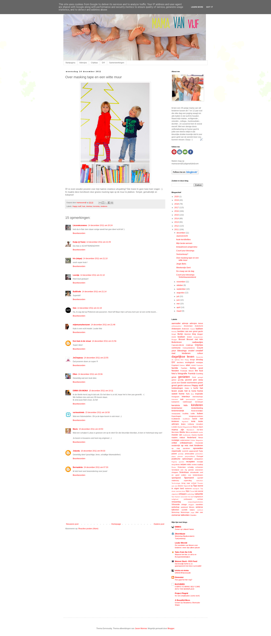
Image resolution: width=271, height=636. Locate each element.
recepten (190, 461)
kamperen (175, 402)
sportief (200, 478)
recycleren (176, 464)
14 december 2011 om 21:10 (95, 258)
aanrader (176, 323)
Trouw (192, 491)
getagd (200, 377)
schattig (191, 467)
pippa (174, 456)
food (201, 371)
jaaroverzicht (190, 399)
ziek (201, 512)
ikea (192, 394)
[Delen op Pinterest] (112, 202)
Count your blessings (185, 251)
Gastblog (199, 374)
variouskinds (78, 412)
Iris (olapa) (77, 258)
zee (197, 512)
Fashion (184, 368)
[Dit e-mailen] (100, 202)
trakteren (188, 488)
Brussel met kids (195, 339)
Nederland (191, 437)
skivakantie (194, 472)
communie (176, 348)
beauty (174, 331)
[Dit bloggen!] (103, 202)
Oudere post (159, 524)
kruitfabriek (176, 419)
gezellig (180, 380)
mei (178, 304)
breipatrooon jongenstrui (186, 247)
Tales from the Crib (183, 552)
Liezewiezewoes (80, 225)
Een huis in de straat (82, 341)
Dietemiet (179, 577)
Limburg (191, 424)
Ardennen (185, 329)
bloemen (187, 334)
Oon (74, 308)
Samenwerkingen (116, 63)
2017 (176, 207)
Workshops (185, 512)
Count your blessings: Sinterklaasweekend (186, 276)
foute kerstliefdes (183, 239)
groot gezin (177, 385)
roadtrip (200, 464)
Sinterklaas (184, 472)
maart (179, 311)
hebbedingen (177, 388)
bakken (199, 328)
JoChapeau (78, 358)
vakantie (199, 494)
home (193, 391)
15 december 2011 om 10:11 (101, 391)
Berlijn (180, 334)
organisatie (176, 451)
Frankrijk (191, 373)
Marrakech (190, 430)
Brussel (182, 339)
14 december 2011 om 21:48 (103, 325)
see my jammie (187, 470)
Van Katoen (176, 497)
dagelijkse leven (183, 356)
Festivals (183, 371)
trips (187, 491)
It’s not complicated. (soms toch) (187, 596)
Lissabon (199, 424)
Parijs (201, 451)
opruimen (186, 448)
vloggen (191, 504)
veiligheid (175, 499)
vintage (184, 504)
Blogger (171, 628)
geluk (174, 377)
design (192, 360)
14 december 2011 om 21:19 (89, 308)
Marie (75, 429)
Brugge (174, 339)
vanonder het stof (187, 497)
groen (200, 383)
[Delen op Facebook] (109, 202)
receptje (200, 462)
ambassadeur (176, 326)
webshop (175, 507)
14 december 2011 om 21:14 (94, 291)
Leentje (76, 275)
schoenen (199, 467)
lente (193, 421)
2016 (176, 211)
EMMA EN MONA (80, 391)
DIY (103, 63)
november (181, 282)
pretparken (199, 459)
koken (200, 413)
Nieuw (200, 437)
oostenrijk (176, 445)
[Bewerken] (201, 140)
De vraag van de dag (185, 271)
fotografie (182, 373)
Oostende (199, 443)
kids (186, 405)
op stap (176, 448)
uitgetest (175, 494)
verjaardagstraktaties (195, 502)
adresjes (193, 323)
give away (198, 380)
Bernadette (78, 467)
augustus (181, 293)
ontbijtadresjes (186, 443)
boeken (181, 336)
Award (192, 329)
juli (178, 296)
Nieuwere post (72, 524)
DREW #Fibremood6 (183, 573)
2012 (176, 226)
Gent (194, 377)
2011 (176, 229)
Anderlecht (199, 326)
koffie (193, 413)
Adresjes (83, 63)
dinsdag (199, 360)
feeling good (196, 368)
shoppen (175, 472)
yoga (192, 512)
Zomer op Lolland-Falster (184, 529)
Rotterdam (182, 467)
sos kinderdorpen (195, 475)
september (181, 289)
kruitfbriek (186, 419)
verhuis (200, 499)
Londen (174, 427)
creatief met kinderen (187, 352)
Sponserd (189, 477)
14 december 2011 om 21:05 (98, 242)
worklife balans (188, 510)
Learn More (197, 7)
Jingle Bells (181, 264)
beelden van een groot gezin (190, 331)
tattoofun (199, 480)
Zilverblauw (180, 534)
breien (189, 337)
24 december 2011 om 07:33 (96, 467)
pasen (174, 454)
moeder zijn (177, 435)
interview (175, 399)
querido (181, 462)
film (196, 371)
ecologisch (189, 362)
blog (194, 334)
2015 (176, 215)
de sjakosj (175, 360)
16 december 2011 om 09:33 (93, 451)
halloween (187, 385)
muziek (200, 435)
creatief (191, 351)
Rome (174, 467)
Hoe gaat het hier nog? (183, 580)
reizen (183, 464)
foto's (174, 373)
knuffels (186, 413)
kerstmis (96, 206)
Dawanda (199, 357)
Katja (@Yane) (79, 242)
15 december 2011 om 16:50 (97, 412)
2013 (176, 222)
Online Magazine (196, 440)
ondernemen (185, 440)
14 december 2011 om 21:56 (104, 341)
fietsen (191, 371)
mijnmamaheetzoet (81, 325)
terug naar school (188, 483)
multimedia (187, 435)
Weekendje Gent (183, 268)
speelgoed (176, 478)
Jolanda (76, 451)
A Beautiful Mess (182, 600)
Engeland (175, 365)
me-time (200, 430)
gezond (188, 380)
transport (196, 488)
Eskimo (182, 365)
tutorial (200, 491)
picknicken (199, 454)
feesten (175, 370)
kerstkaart (199, 402)
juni (178, 300)
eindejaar (199, 362)
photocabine (189, 454)
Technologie (176, 483)
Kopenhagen (176, 416)
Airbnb (200, 323)
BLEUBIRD (180, 584)
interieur (89, 206)
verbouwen (188, 499)
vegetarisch (198, 497)
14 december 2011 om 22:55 (96, 358)
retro (189, 464)
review (194, 464)
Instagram (175, 397)
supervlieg (188, 480)
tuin (196, 491)
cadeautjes (197, 342)
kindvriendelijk (178, 411)
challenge (189, 345)
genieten (184, 376)
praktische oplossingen (182, 459)
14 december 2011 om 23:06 (90, 374)
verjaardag (176, 502)
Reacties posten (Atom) (88, 529)
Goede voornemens (189, 383)
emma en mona (182, 570)
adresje (185, 323)
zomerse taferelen (181, 515)
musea (194, 435)
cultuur (200, 353)
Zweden (193, 515)
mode (201, 432)
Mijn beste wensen (184, 243)
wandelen (199, 504)
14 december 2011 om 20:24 (100, 225)
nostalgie (175, 440)
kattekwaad (187, 402)
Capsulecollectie (178, 345)
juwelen (200, 399)
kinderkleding (197, 408)
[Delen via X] (106, 202)
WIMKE (178, 527)
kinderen (104, 206)
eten (188, 365)
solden (183, 475)
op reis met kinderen (192, 445)
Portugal (200, 456)
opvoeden (198, 448)
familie (175, 368)
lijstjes (183, 424)
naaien (175, 437)
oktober (180, 285)
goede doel (176, 383)
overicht (185, 451)
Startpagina (70, 63)
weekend (184, 507)
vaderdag (190, 494)
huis (83, 206)
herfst (195, 388)
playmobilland (190, 456)
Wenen (191, 507)
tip (192, 486)
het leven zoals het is (187, 389)
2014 (176, 218)
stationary (175, 480)
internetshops (198, 397)
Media (182, 432)
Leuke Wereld (181, 543)
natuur (182, 437)
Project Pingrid (181, 593)
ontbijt (174, 443)
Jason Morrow (141, 628)
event (193, 365)
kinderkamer (177, 408)
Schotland (175, 470)
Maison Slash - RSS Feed (186, 561)
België (174, 334)
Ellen (75, 374)
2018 (176, 204)
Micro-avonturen (192, 432)
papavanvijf (193, 451)
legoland (185, 421)
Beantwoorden (79, 233)
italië (181, 399)
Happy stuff (76, 206)
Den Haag (185, 360)
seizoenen (199, 470)
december (181, 233)
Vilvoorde (176, 504)
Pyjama (174, 462)
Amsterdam (188, 326)
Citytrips (94, 63)
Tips (195, 485)
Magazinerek (187, 427)
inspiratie (199, 394)
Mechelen (175, 432)
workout (200, 510)
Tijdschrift (187, 486)
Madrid (180, 427)
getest (174, 380)
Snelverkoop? (182, 254)
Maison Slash (198, 427)
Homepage (116, 524)
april (179, 307)
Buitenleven (177, 342)
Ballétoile (77, 291)
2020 (176, 196)
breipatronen (198, 337)
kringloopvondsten (196, 416)
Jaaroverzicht (182, 236)
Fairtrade (200, 365)
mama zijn (178, 429)
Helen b (188, 388)
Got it (209, 7)
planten (180, 456)
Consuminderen (189, 348)
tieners (180, 486)
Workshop (175, 512)
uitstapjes (182, 494)
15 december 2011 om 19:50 (91, 429)
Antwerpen (176, 329)
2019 (176, 200)
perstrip (180, 454)
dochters (180, 362)
